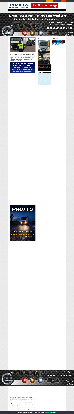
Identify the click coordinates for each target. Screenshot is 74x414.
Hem (10, 9)
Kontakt (59, 0)
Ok (45, 412)
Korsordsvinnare (43, 0)
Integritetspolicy (52, 412)
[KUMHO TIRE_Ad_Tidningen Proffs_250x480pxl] (44, 51)
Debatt (20, 9)
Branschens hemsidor (27, 9)
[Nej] (72, 412)
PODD (37, 9)
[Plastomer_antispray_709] (44, 67)
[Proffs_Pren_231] (22, 67)
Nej (48, 412)
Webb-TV (33, 9)
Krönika (13, 9)
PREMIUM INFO (44, 9)
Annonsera (63, 0)
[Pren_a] (44, 5)
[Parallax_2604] (22, 223)
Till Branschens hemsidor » (59, 44)
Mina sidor (55, 0)
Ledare (17, 9)
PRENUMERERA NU (50, 0)
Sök (40, 9)
